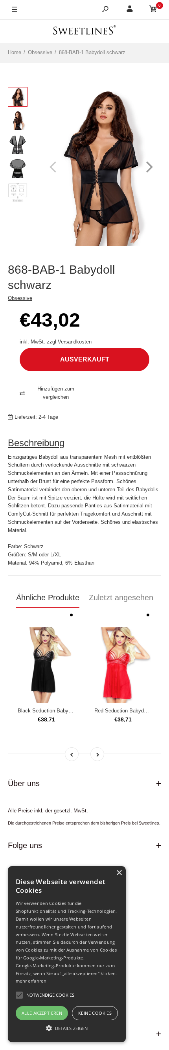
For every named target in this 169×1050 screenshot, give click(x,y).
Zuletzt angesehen (121, 597)
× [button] (119, 873)
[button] (67, 1028)
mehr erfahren (31, 981)
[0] (153, 10)
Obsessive (20, 298)
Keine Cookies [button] (95, 1013)
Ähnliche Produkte (47, 597)
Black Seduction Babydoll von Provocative (66, 711)
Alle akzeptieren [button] (42, 1013)
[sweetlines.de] (84, 31)
